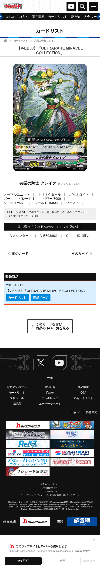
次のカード (80, 253)
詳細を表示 (89, 560)
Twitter (40, 362)
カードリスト (21, 40)
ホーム (5, 40)
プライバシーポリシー (50, 484)
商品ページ (40, 297)
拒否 (62, 561)
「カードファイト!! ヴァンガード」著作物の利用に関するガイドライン (50, 495)
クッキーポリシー (50, 492)
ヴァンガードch (71, 6)
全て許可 (23, 561)
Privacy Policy (82, 551)
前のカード (20, 253)
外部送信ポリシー (50, 488)
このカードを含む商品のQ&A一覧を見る (52, 326)
